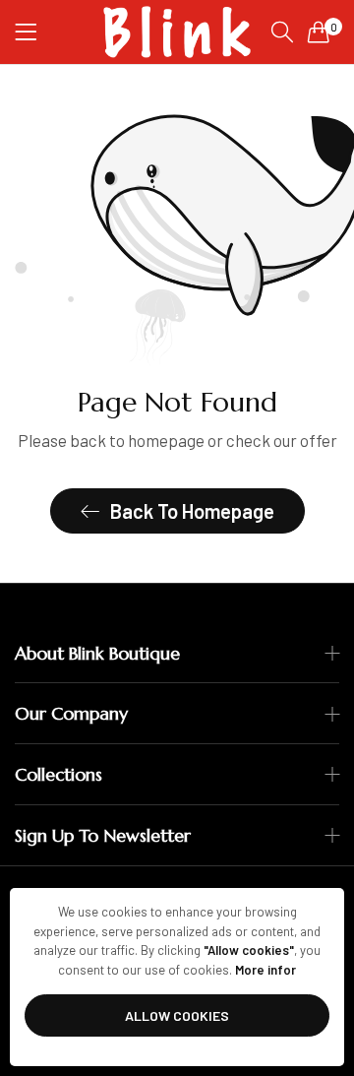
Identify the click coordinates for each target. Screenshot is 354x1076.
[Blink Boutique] (177, 32)
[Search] (282, 32)
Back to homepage (192, 511)
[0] (318, 31)
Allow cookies (177, 1015)
